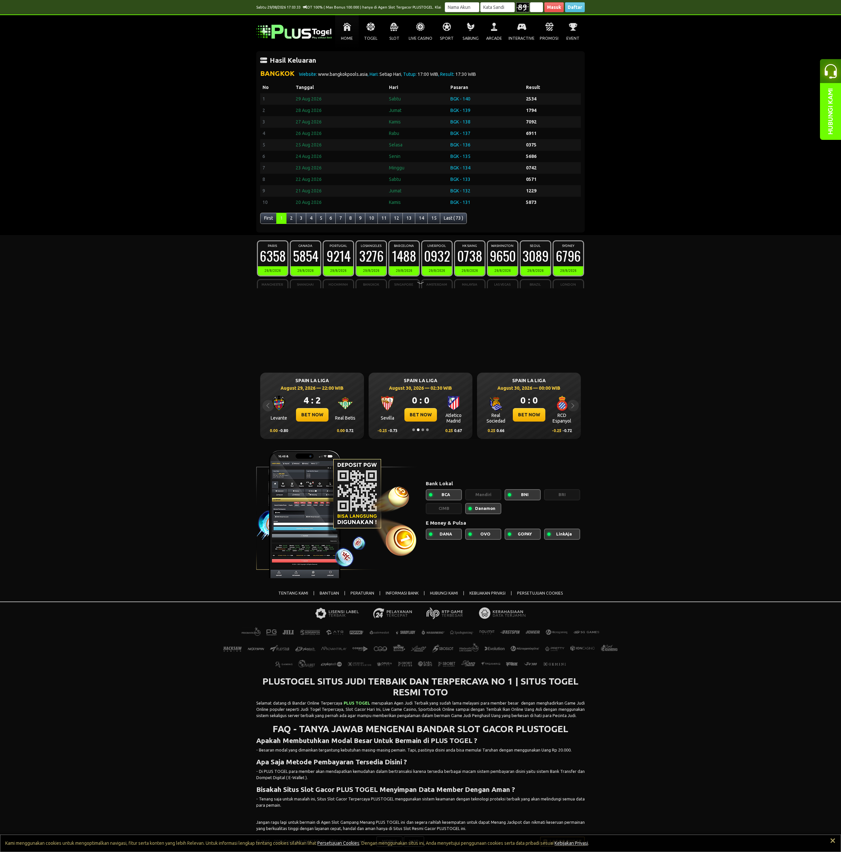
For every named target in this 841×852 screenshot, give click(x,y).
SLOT (394, 38)
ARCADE (494, 38)
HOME (347, 38)
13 (409, 218)
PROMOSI (549, 38)
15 (434, 218)
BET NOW (295, 414)
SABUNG (471, 38)
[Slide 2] (418, 429)
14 (421, 218)
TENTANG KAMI (293, 593)
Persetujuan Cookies (338, 843)
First (268, 218)
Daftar (575, 7)
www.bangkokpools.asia (343, 74)
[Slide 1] (413, 429)
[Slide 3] (422, 429)
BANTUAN (329, 593)
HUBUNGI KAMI (444, 593)
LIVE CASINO (420, 38)
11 (384, 218)
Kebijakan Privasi (571, 843)
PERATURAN (362, 593)
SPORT (447, 38)
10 (371, 218)
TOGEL (370, 38)
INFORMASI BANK (402, 593)
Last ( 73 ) (453, 218)
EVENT (573, 38)
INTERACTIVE (521, 38)
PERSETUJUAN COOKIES (540, 593)
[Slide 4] (427, 429)
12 (396, 218)
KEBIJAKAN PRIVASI (487, 593)
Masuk (554, 7)
